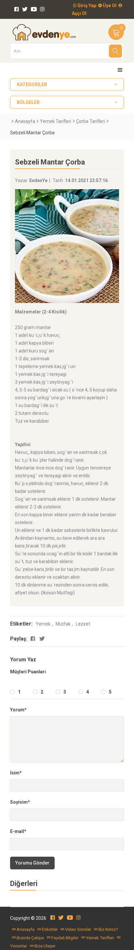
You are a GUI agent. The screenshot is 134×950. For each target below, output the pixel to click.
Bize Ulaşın (44, 945)
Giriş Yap (86, 5)
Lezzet (83, 624)
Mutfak (63, 624)
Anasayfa (25, 121)
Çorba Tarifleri (90, 121)
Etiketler (50, 929)
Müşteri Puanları (28, 671)
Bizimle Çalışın (30, 937)
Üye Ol (109, 5)
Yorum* (18, 709)
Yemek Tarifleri (55, 121)
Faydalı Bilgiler (64, 937)
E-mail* (18, 831)
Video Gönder (78, 929)
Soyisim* (20, 802)
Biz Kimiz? (108, 929)
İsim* (16, 772)
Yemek (43, 624)
